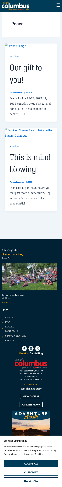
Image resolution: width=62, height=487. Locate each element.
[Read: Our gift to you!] (15, 46)
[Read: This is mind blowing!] (31, 133)
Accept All (31, 463)
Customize (31, 472)
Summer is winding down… (14, 295)
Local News (14, 56)
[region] (31, 461)
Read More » (6, 302)
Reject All (31, 480)
